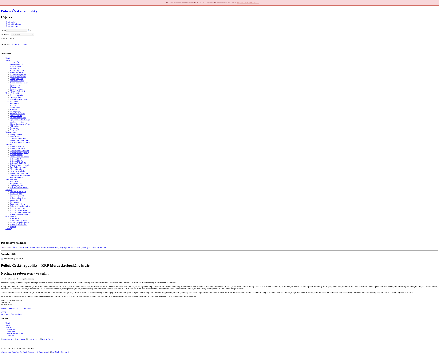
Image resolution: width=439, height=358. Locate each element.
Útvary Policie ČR (19, 248)
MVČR (3, 312)
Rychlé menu (5, 34)
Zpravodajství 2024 (99, 248)
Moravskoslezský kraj (55, 248)
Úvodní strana (6, 248)
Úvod (7, 323)
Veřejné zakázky (11, 331)
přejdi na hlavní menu (13, 24)
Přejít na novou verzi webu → (248, 3)
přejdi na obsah (10, 22)
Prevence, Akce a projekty (14, 333)
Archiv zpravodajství (82, 248)
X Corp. (20, 308)
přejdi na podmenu (12, 26)
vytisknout (4, 308)
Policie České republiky (19, 11)
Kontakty (8, 327)
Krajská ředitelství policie (36, 248)
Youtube (47, 352)
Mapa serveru (16, 44)
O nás (7, 325)
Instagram (32, 352)
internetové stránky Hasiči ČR (12, 314)
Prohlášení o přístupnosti (60, 352)
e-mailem (12, 308)
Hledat (3, 30)
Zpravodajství (69, 248)
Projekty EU (10, 335)
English (24, 44)
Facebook (28, 308)
